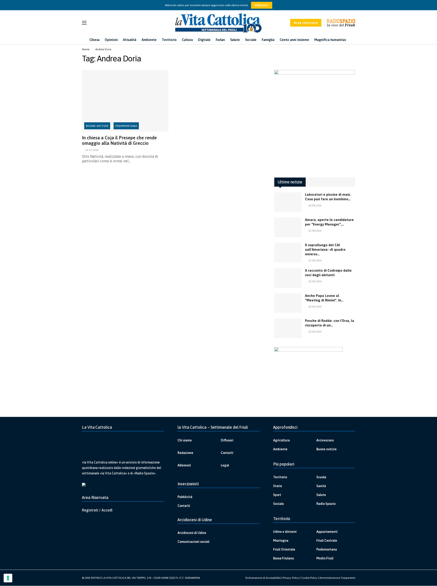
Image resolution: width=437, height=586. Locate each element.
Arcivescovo (325, 440)
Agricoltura (281, 440)
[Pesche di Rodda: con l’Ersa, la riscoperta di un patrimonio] (288, 328)
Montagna (280, 540)
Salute (321, 495)
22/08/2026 (314, 281)
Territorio (280, 477)
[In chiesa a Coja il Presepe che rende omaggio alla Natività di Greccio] (125, 101)
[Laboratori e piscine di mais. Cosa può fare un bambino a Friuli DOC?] (288, 202)
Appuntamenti (327, 531)
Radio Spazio (325, 504)
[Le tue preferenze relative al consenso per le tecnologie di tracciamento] (8, 578)
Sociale (278, 504)
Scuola (321, 477)
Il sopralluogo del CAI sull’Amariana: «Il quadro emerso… (325, 249)
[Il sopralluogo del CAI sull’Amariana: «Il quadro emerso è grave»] (288, 252)
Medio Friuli (324, 558)
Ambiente (280, 449)
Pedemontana (126, 126)
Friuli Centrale (326, 540)
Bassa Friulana (283, 558)
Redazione (185, 453)
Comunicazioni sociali (193, 541)
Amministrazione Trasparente (337, 577)
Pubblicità (185, 497)
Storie (277, 486)
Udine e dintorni (285, 531)
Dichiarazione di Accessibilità (263, 577)
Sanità (321, 486)
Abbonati (262, 5)
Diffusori (227, 440)
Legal (225, 465)
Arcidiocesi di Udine (192, 533)
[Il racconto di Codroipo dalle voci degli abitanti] (288, 278)
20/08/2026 (314, 306)
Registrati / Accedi (97, 510)
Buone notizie (97, 126)
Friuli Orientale (284, 549)
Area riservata (306, 23)
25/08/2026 (314, 230)
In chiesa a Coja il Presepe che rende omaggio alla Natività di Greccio (119, 140)
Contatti (227, 453)
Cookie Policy (309, 577)
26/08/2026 (314, 205)
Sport (277, 495)
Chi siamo (185, 440)
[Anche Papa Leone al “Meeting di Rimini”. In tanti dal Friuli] (288, 303)
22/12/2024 (91, 150)
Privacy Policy (291, 577)
